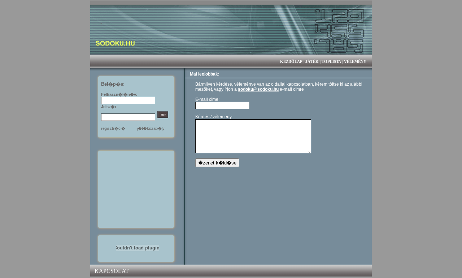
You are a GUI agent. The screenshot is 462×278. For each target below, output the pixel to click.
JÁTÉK (312, 61)
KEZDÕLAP (291, 61)
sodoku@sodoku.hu (258, 89)
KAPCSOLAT (112, 271)
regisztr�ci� (113, 128)
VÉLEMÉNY (355, 61)
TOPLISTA (331, 61)
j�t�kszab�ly (151, 128)
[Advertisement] (137, 189)
